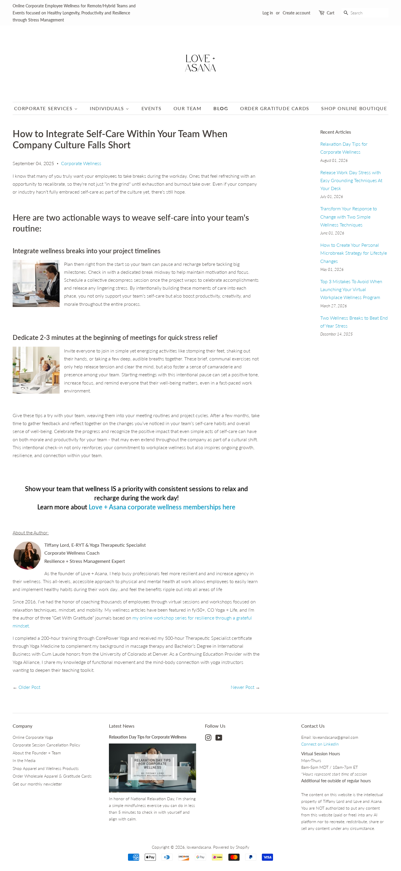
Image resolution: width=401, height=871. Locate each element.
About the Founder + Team (37, 753)
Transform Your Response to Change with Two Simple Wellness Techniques (348, 216)
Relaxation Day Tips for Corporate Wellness (147, 737)
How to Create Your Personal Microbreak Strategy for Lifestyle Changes (353, 253)
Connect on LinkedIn (320, 744)
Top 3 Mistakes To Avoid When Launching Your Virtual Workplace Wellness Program (351, 289)
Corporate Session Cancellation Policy (46, 745)
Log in (267, 12)
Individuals (108, 108)
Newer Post (242, 687)
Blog (220, 108)
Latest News (121, 726)
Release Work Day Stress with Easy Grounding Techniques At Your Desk (351, 180)
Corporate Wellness (81, 163)
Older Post (29, 687)
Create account (296, 12)
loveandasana (199, 847)
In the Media (24, 760)
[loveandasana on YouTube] (218, 738)
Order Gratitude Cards (274, 108)
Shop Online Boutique (354, 108)
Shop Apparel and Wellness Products (46, 768)
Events (151, 108)
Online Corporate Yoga (33, 737)
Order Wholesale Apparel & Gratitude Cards (52, 776)
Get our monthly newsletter (37, 784)
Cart (330, 12)
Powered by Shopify (231, 847)
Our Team (187, 108)
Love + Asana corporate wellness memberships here (162, 507)
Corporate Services (44, 108)
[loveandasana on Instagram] (208, 738)
